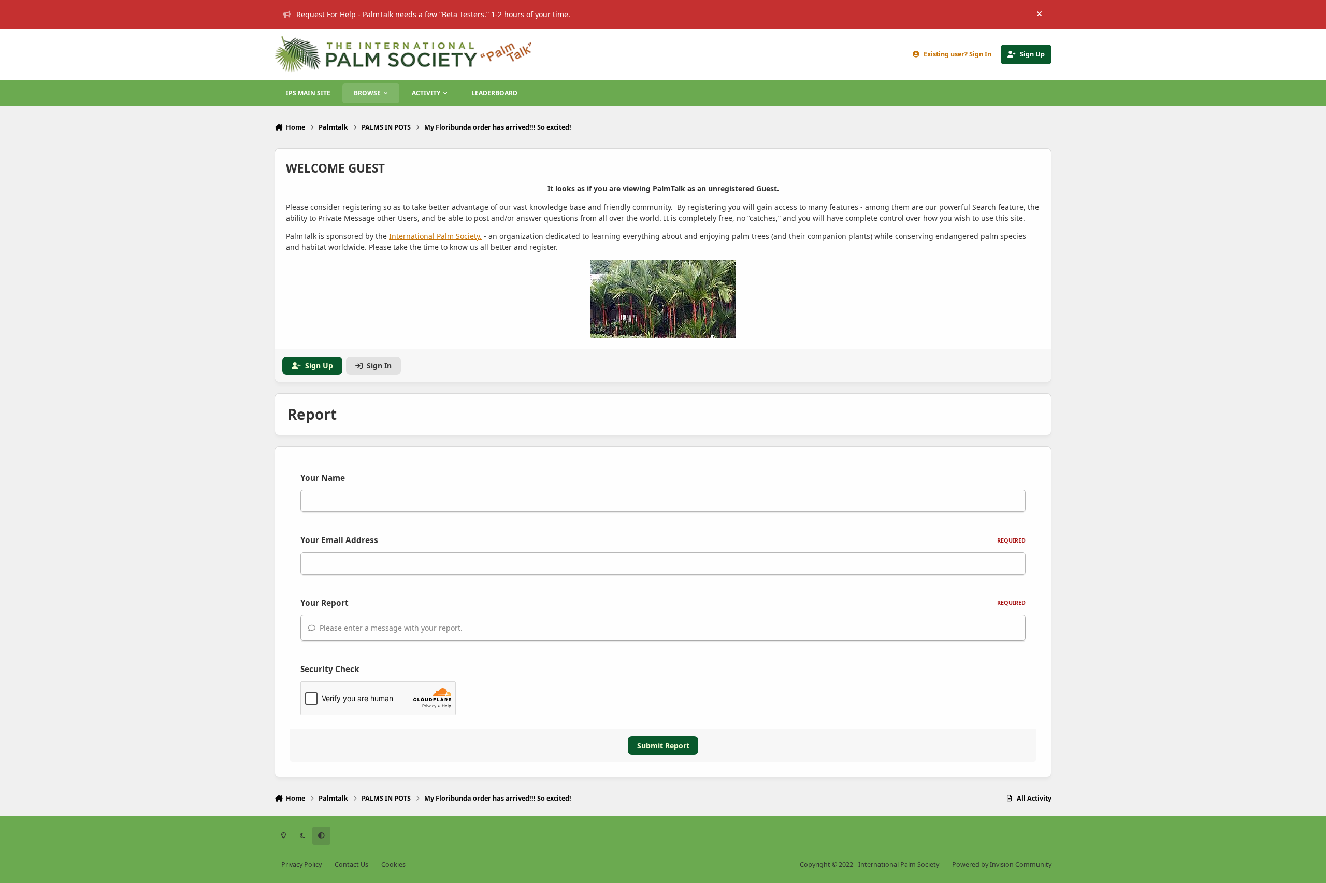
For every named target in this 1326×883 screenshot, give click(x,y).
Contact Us (351, 864)
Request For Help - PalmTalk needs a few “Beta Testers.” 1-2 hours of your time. (433, 14)
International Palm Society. (435, 236)
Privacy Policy (301, 864)
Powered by (1001, 864)
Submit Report (663, 745)
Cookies (393, 864)
